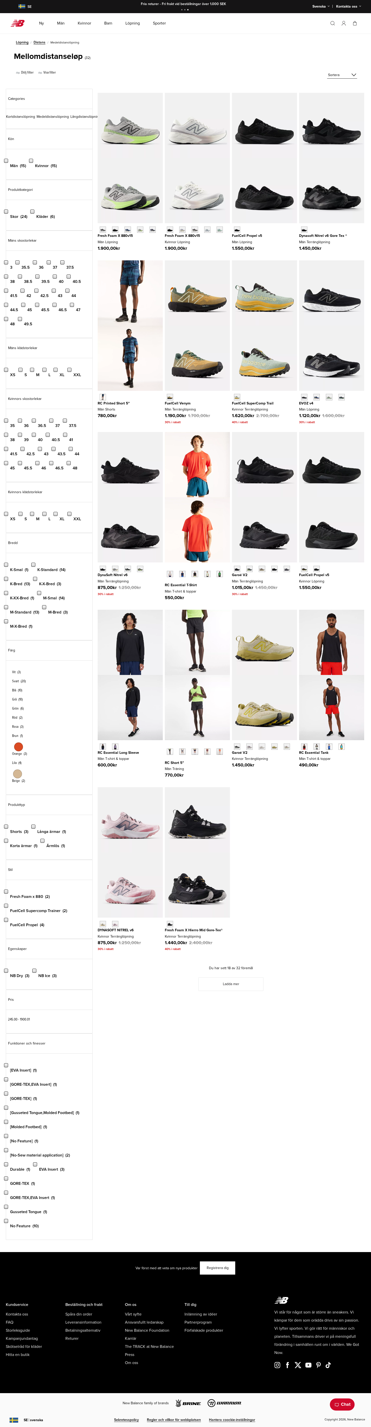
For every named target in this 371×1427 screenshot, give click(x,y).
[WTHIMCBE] (170, 924)
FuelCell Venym (178, 403)
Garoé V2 (239, 575)
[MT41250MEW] (316, 746)
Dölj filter (27, 72)
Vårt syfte (133, 1314)
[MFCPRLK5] (237, 229)
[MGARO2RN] (274, 569)
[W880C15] (182, 229)
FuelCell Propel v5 (247, 236)
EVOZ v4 (306, 403)
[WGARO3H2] (287, 746)
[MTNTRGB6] (304, 229)
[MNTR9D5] (127, 569)
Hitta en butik (18, 1354)
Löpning (22, 42)
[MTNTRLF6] (103, 569)
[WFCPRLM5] (304, 569)
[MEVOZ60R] (341, 397)
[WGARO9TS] (249, 746)
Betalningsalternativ (82, 1330)
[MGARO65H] (287, 569)
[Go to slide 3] (188, 10)
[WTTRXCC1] (237, 397)
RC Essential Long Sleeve (118, 753)
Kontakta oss (17, 1314)
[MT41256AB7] (115, 746)
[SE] (18, 6)
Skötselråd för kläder (24, 1346)
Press (129, 1354)
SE (33, 1420)
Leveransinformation (83, 1322)
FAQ (9, 1322)
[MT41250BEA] (329, 746)
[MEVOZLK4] (304, 397)
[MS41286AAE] (220, 752)
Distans (39, 42)
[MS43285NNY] (103, 397)
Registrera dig (218, 1268)
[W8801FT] (220, 229)
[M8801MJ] (152, 229)
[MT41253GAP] (220, 574)
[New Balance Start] (19, 23)
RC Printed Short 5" (114, 403)
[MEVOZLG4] (329, 397)
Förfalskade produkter (203, 1330)
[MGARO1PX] (249, 569)
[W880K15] (170, 229)
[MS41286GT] (182, 752)
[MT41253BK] (195, 574)
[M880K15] (115, 229)
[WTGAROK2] (237, 746)
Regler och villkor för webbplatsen (174, 1420)
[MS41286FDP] (207, 752)
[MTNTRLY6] (115, 569)
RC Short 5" (174, 763)
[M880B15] (103, 229)
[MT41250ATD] (341, 746)
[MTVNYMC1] (170, 397)
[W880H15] (195, 229)
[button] (344, 23)
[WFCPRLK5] (316, 569)
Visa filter (49, 72)
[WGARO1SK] (274, 746)
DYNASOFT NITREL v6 (116, 930)
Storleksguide (18, 1330)
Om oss (131, 1362)
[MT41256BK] (103, 746)
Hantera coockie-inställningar (232, 1420)
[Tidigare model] (167, 568)
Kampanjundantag (22, 1338)
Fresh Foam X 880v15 (115, 236)
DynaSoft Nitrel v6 (113, 575)
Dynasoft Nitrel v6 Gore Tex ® (323, 236)
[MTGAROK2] (237, 569)
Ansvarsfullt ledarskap (144, 1322)
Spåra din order (78, 1314)
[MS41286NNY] (195, 752)
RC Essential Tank (313, 753)
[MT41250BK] (304, 746)
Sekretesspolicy (126, 1420)
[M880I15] (127, 229)
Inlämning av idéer (200, 1314)
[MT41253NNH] (182, 574)
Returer (71, 1338)
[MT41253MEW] (207, 574)
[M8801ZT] (140, 229)
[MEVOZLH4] (316, 397)
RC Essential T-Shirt (181, 585)
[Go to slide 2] (185, 10)
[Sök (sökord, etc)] (333, 23)
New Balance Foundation (147, 1330)
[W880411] (207, 229)
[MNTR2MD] (140, 569)
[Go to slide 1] (182, 10)
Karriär (130, 1338)
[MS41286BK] (170, 752)
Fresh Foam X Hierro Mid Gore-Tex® (194, 930)
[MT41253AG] (170, 574)
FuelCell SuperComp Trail (253, 403)
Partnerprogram (198, 1322)
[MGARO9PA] (262, 569)
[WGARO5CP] (262, 746)
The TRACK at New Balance (149, 1346)
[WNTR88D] (103, 924)
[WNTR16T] (115, 924)
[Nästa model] (167, 581)
